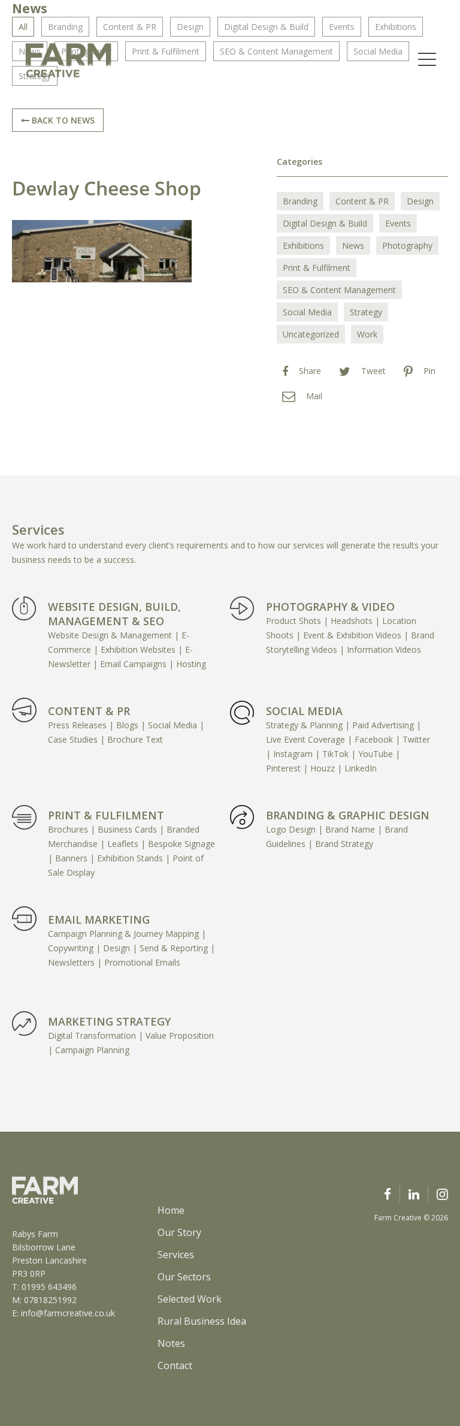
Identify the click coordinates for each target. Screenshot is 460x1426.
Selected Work (190, 1299)
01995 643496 (49, 1286)
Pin (429, 370)
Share (310, 370)
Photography (407, 245)
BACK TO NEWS (62, 120)
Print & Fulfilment (316, 267)
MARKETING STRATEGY (109, 1021)
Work (367, 334)
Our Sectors (184, 1276)
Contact (175, 1365)
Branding (300, 201)
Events (398, 223)
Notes (171, 1343)
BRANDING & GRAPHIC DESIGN (347, 815)
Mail (314, 396)
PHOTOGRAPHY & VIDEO (330, 606)
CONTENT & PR (89, 711)
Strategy (366, 312)
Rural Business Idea (202, 1321)
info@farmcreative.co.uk (68, 1313)
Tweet (373, 370)
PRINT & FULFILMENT (106, 815)
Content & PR (362, 201)
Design (420, 201)
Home (171, 1210)
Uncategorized (311, 334)
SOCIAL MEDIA (304, 711)
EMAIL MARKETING (99, 919)
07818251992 (50, 1300)
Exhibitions (303, 245)
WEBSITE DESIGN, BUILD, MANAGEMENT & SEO (114, 613)
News (353, 245)
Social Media (307, 312)
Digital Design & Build (325, 223)
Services (176, 1254)
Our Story (179, 1232)
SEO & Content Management (339, 290)
